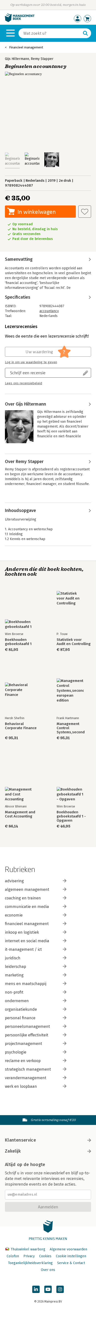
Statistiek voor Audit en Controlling (74, 642)
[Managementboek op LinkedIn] (36, 1289)
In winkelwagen (36, 211)
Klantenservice (20, 1140)
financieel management (27, 923)
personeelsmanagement (27, 1026)
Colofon (13, 1256)
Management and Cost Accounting (20, 814)
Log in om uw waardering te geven (31, 362)
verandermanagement (25, 1078)
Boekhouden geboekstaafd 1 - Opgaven (71, 816)
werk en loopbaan (21, 1086)
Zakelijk (13, 1151)
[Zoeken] (85, 33)
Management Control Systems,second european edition (71, 728)
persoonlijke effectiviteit (26, 1035)
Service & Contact (71, 1263)
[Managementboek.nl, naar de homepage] (19, 21)
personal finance (20, 1018)
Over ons (48, 1270)
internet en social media (27, 941)
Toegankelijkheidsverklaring (30, 1263)
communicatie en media (27, 906)
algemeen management (27, 889)
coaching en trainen (23, 898)
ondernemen (17, 1000)
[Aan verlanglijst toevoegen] (84, 211)
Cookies (45, 1256)
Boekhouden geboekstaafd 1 (18, 642)
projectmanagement (23, 1043)
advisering (14, 881)
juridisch (12, 958)
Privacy (29, 1256)
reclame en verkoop (23, 1060)
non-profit (14, 992)
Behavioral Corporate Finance (21, 726)
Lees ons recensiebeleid (23, 383)
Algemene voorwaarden (68, 1249)
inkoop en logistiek (22, 932)
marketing (14, 975)
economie (14, 915)
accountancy (49, 311)
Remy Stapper (42, 59)
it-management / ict (23, 949)
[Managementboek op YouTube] (48, 1289)
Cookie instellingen (71, 1256)
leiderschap (15, 966)
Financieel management (26, 47)
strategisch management (28, 1069)
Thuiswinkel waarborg (28, 1249)
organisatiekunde (21, 1009)
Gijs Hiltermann (17, 59)
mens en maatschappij (25, 983)
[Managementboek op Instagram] (60, 1289)
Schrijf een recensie (28, 372)
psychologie (15, 1052)
